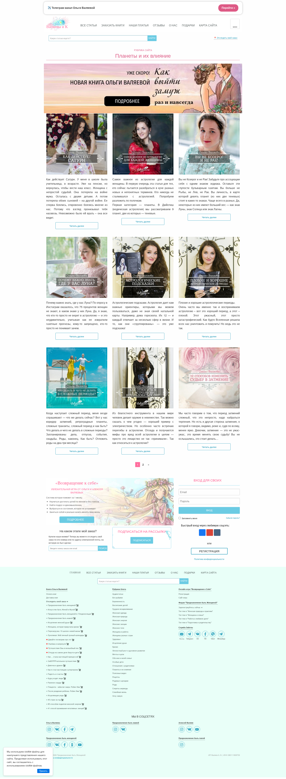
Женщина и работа (120, 632)
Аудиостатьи (117, 594)
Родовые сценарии (120, 681)
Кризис (115, 647)
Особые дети (117, 662)
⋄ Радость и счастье (55, 674)
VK (197, 639)
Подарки (188, 25)
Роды (114, 685)
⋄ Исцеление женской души (58, 623)
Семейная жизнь (119, 692)
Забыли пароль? (233, 517)
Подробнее (76, 519)
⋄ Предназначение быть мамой (59, 618)
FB (205, 639)
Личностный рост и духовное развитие (128, 651)
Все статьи (88, 25)
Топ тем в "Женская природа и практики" (196, 611)
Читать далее (77, 225)
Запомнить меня (189, 518)
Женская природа (119, 617)
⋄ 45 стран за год (53, 700)
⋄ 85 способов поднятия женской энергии (63, 704)
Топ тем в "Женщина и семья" (191, 615)
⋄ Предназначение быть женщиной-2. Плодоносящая (68, 614)
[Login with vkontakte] (216, 533)
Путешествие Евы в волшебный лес (62, 648)
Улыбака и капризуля (56, 644)
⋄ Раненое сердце (53, 683)
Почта (181, 639)
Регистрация (209, 551)
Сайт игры (183, 598)
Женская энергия (119, 620)
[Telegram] (72, 729)
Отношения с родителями (123, 666)
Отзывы (159, 25)
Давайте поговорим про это (58, 640)
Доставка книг (52, 598)
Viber (213, 639)
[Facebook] (65, 729)
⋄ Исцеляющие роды (55, 695)
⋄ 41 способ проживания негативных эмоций (65, 708)
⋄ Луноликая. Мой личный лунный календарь (65, 635)
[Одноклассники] (72, 745)
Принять (43, 771)
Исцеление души (119, 643)
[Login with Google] (209, 533)
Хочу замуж (117, 696)
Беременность (118, 601)
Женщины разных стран (122, 635)
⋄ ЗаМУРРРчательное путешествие (61, 661)
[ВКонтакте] (57, 729)
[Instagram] (49, 729)
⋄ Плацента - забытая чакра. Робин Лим (63, 687)
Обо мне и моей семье (122, 658)
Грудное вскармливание (122, 609)
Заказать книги (112, 25)
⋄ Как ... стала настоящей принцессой (62, 657)
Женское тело (118, 628)
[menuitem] (76, 594)
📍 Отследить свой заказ (225, 37)
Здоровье (116, 639)
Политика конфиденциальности (209, 559)
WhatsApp (221, 639)
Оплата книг (51, 594)
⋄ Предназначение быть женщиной (61, 605)
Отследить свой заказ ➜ (57, 601)
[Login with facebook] (202, 533)
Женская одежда (119, 613)
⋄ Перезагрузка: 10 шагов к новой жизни (63, 631)
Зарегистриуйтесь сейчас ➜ (190, 607)
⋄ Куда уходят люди (54, 678)
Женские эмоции (119, 624)
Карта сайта (208, 25)
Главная (75, 572)
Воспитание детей (120, 605)
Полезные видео (119, 673)
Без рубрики (117, 598)
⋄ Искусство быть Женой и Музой (60, 610)
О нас (173, 25)
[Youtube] (80, 745)
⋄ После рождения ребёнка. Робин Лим (62, 691)
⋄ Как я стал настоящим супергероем (62, 670)
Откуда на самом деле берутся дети (62, 653)
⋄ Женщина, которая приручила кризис (62, 627)
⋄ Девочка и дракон (54, 665)
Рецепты (116, 677)
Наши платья (139, 25)
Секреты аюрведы (120, 689)
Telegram (189, 639)
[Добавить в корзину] (93, 615)
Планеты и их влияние (121, 670)
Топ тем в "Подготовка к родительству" (195, 623)
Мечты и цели (118, 654)
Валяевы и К (57, 26)
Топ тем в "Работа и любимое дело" (194, 619)
